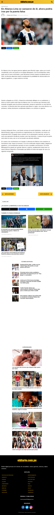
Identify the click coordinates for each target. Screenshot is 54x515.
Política (30, 485)
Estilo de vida (31, 479)
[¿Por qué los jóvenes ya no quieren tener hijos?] (27, 419)
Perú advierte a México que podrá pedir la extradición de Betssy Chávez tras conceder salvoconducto (30, 297)
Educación (4, 492)
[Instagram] (31, 507)
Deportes (4, 6)
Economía (4, 490)
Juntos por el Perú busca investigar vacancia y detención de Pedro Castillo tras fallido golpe (30, 281)
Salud (29, 488)
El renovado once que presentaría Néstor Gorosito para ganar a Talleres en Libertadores (12, 231)
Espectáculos (31, 477)
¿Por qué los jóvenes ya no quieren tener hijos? (25, 428)
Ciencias (4, 479)
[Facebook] (23, 507)
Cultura (4, 481)
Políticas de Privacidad (7, 475)
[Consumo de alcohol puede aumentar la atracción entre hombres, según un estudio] (27, 399)
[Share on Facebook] (26, 209)
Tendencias (30, 492)
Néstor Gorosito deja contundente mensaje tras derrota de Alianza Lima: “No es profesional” (39, 231)
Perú (29, 483)
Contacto (4, 477)
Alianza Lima (5, 201)
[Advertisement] (27, 60)
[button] (2, 2)
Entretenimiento (32, 475)
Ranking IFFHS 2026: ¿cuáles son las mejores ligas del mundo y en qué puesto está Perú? (30, 266)
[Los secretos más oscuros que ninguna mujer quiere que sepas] (27, 357)
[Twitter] (27, 507)
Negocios (30, 481)
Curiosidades (5, 483)
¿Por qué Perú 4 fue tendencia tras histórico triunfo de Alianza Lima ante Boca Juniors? (13, 253)
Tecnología (30, 490)
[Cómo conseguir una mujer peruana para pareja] (27, 439)
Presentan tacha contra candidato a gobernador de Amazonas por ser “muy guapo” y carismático (30, 274)
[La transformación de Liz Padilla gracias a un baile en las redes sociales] (27, 378)
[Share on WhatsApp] (44, 209)
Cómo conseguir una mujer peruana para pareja (25, 449)
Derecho (4, 488)
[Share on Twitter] (9, 209)
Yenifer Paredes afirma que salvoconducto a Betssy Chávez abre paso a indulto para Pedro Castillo (30, 289)
